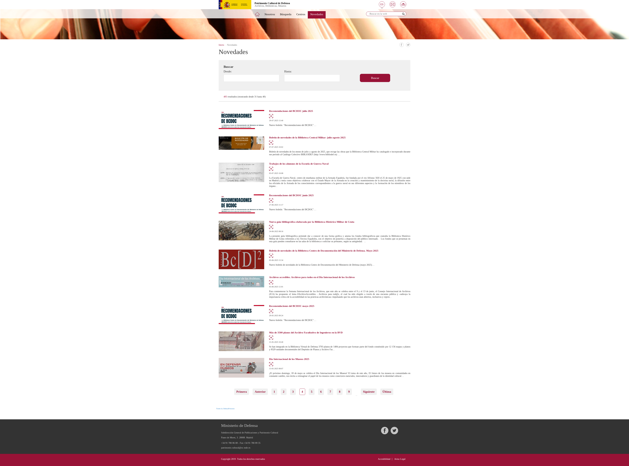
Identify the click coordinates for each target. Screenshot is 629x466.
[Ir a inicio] (259, 13)
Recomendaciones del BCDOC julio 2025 (291, 111)
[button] (382, 4)
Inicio (221, 45)
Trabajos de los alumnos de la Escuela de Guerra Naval (299, 164)
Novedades (316, 14)
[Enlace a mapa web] (403, 4)
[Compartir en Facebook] (401, 45)
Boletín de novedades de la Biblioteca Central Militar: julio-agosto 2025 (307, 137)
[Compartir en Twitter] (408, 45)
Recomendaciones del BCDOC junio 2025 (291, 195)
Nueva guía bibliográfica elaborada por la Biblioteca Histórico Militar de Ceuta (311, 222)
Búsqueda (285, 14)
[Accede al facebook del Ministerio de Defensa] (384, 430)
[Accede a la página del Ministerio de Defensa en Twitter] (394, 430)
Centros (300, 14)
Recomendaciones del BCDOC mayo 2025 (291, 306)
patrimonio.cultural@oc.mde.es (235, 448)
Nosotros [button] (270, 14)
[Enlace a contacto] (393, 4)
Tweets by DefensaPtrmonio (225, 409)
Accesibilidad (384, 459)
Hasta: (288, 71)
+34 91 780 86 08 (229, 443)
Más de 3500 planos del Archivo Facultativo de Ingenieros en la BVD (306, 332)
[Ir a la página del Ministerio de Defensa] (232, 4)
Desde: (228, 71)
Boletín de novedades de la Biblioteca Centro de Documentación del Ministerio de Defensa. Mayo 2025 (323, 251)
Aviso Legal (399, 459)
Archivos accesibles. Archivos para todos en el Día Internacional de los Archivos (312, 277)
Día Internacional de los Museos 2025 (289, 359)
